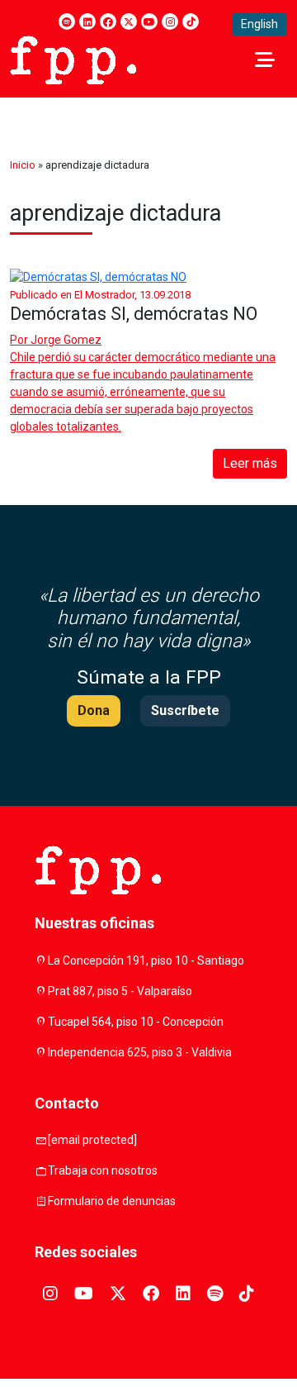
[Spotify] (67, 21)
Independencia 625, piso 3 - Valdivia (140, 1052)
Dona (94, 710)
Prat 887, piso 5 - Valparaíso (120, 991)
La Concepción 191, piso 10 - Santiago (146, 960)
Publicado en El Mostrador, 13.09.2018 (100, 294)
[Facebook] (108, 21)
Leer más (250, 463)
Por (55, 339)
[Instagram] (170, 21)
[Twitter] (128, 21)
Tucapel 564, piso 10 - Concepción (136, 1021)
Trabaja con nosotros (103, 1170)
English (259, 24)
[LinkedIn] (87, 21)
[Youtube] (149, 21)
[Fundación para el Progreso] (73, 58)
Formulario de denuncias (112, 1201)
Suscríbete (185, 710)
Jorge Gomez (66, 339)
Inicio (22, 165)
